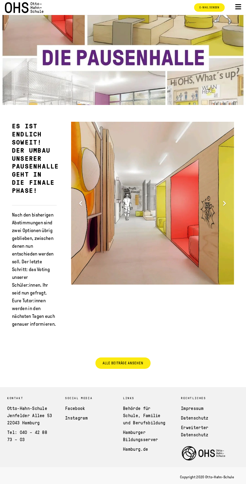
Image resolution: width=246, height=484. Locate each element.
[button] (238, 7)
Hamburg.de (135, 449)
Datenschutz (194, 418)
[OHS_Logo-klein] (24, 7)
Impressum (192, 408)
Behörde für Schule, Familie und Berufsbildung (144, 415)
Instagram (76, 418)
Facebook (75, 408)
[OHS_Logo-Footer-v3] (204, 453)
